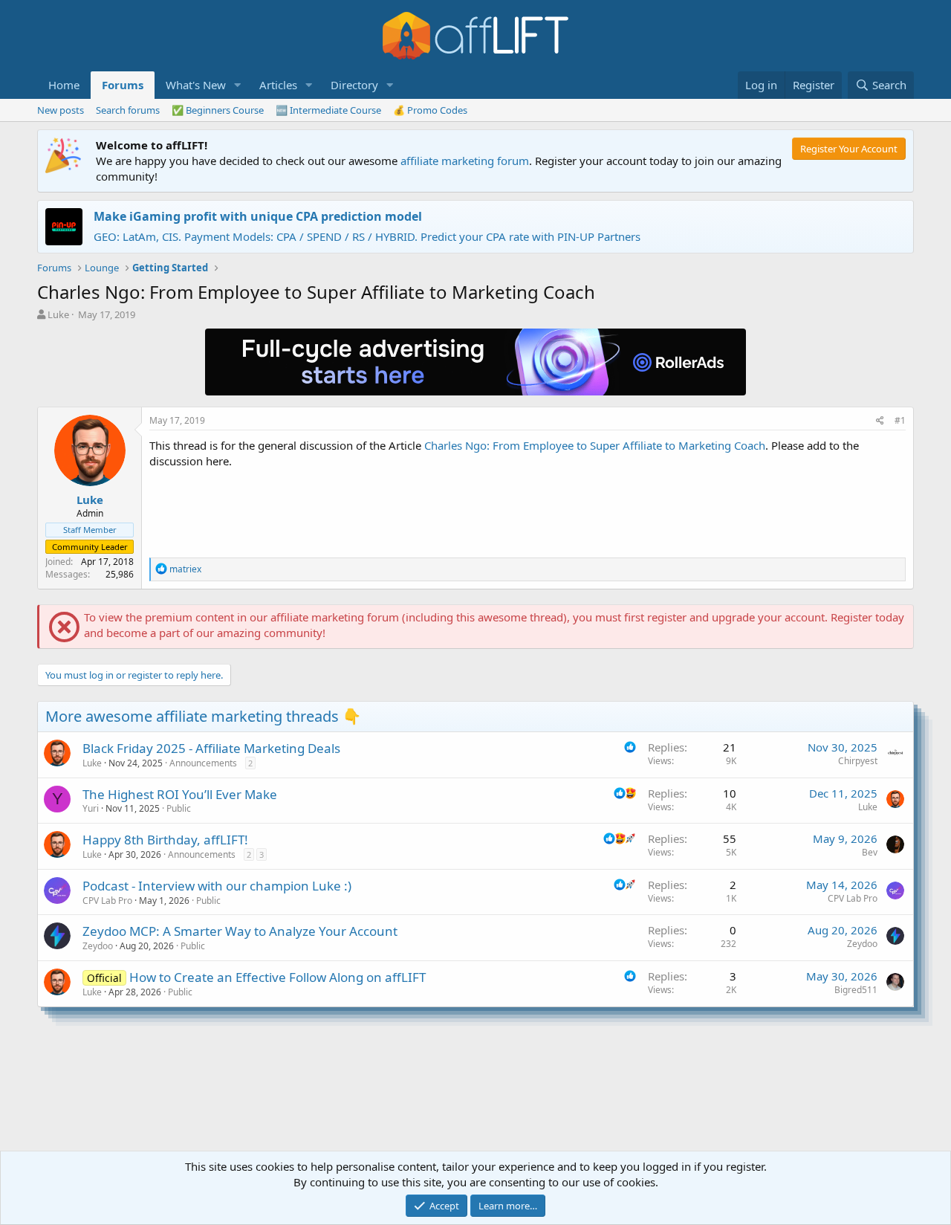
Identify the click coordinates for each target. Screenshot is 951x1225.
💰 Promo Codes (430, 110)
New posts (60, 110)
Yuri (90, 808)
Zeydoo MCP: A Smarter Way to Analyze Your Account (239, 931)
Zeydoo (97, 946)
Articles (278, 84)
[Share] (880, 421)
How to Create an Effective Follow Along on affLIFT (277, 977)
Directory (354, 84)
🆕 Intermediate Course (328, 110)
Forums (122, 84)
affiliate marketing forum (464, 160)
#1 (900, 420)
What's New (196, 84)
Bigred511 (855, 989)
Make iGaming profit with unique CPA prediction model (258, 216)
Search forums (128, 110)
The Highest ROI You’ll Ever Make (179, 794)
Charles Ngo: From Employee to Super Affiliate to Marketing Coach (594, 445)
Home (63, 84)
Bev (869, 852)
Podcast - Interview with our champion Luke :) (216, 885)
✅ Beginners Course (218, 110)
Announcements (203, 763)
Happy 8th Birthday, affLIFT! (165, 839)
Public (178, 808)
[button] (237, 85)
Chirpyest (857, 760)
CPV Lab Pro (107, 900)
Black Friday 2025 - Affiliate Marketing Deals (211, 748)
